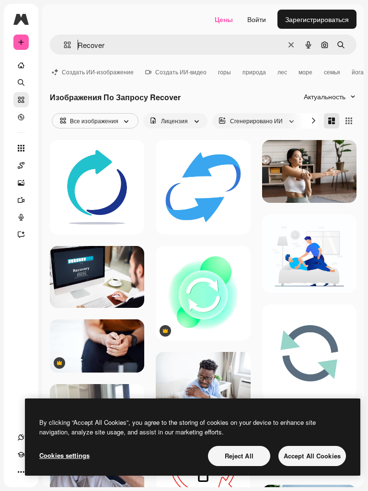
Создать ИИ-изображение (98, 72)
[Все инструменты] (21, 148)
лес (282, 72)
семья (332, 72)
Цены (224, 19)
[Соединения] (21, 437)
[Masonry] (331, 121)
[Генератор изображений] (21, 182)
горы (224, 72)
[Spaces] (21, 165)
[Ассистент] (21, 234)
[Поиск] (21, 82)
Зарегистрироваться (317, 19)
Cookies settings (64, 455)
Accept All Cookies (312, 455)
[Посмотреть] (21, 117)
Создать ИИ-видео (181, 72)
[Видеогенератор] (21, 200)
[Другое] (21, 471)
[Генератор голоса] (21, 217)
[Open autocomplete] (63, 44)
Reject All (239, 455)
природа (254, 72)
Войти (256, 19)
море (305, 72)
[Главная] (21, 65)
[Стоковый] (21, 99)
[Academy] (21, 454)
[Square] (348, 121)
